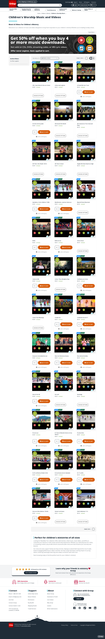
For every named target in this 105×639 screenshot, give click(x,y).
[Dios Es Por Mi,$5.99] (41, 382)
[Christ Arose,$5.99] (86, 228)
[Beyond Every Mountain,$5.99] (86, 189)
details (34, 1)
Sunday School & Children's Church (26, 9)
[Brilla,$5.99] (41, 228)
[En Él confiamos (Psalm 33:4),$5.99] (41, 460)
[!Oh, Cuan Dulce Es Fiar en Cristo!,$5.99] (41, 72)
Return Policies (32, 596)
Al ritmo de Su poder (38, 123)
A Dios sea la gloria (60, 85)
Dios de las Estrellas (82, 356)
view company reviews (31, 572)
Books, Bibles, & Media (89, 9)
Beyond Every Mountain (83, 202)
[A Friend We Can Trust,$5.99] (86, 72)
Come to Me (36, 279)
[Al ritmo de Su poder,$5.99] (41, 111)
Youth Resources (51, 10)
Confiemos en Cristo (82, 279)
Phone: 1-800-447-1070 (15, 593)
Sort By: (43, 58)
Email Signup (68, 2)
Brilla (34, 240)
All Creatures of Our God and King (85, 124)
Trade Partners (32, 608)
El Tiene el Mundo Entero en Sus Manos (63, 433)
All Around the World (60, 123)
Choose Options (38, 95)
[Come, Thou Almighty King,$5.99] (63, 266)
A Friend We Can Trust (83, 85)
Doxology (79, 394)
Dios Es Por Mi (36, 394)
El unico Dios (80, 433)
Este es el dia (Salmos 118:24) (40, 511)
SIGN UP (78, 598)
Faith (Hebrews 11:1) (82, 511)
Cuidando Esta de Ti (82, 317)
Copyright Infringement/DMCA (87, 625)
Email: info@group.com (15, 596)
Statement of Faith (52, 596)
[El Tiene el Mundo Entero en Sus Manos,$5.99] (63, 420)
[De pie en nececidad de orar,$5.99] (41, 343)
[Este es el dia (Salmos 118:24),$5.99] (41, 498)
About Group (50, 593)
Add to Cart (89, 92)
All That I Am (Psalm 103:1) (40, 164)
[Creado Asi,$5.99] (63, 305)
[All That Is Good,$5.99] (63, 151)
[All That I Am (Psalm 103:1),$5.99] (41, 151)
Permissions (31, 599)
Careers (49, 605)
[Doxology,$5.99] (86, 382)
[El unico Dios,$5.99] (86, 420)
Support (75, 2)
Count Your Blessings (38, 317)
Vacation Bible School (13, 9)
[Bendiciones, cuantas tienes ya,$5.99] (63, 189)
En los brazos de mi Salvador (62, 473)
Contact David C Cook (14, 605)
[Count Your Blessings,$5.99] (41, 305)
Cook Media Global (26, 626)
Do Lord (57, 394)
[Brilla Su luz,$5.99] (63, 228)
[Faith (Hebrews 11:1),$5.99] (86, 498)
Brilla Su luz (58, 240)
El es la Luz (35, 433)
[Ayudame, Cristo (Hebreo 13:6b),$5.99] (41, 189)
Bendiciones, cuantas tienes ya (63, 202)
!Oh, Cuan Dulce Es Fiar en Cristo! (41, 85)
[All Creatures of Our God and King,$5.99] (86, 111)
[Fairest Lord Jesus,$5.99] (63, 498)
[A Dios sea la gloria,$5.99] (63, 72)
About (80, 2)
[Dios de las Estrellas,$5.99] (86, 343)
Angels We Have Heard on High (85, 164)
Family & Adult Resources (63, 9)
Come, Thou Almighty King (62, 279)
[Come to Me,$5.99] (41, 266)
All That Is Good (59, 164)
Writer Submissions (52, 608)
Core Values (50, 599)
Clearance (93, 2)
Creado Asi (57, 317)
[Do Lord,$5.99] (63, 382)
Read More (91, 32)
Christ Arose (80, 240)
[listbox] (52, 58)
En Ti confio (80, 473)
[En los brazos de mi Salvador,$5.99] (63, 460)
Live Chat (11, 599)
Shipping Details (32, 605)
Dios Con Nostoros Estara (62, 356)
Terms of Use (74, 625)
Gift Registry (87, 2)
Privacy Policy (64, 625)
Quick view (47, 81)
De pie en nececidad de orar (40, 356)
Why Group (50, 602)
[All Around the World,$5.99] (63, 111)
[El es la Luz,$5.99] (41, 420)
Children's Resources (37, 9)
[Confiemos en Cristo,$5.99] (86, 266)
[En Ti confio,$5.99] (86, 460)
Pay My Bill (31, 602)
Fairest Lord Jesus (59, 511)
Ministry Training (76, 10)
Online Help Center (33, 593)
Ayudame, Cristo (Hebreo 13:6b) (41, 202)
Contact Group (13, 602)
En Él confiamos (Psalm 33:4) (40, 473)
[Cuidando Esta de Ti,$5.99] (86, 305)
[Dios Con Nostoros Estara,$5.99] (63, 343)
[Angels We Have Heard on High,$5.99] (86, 151)
